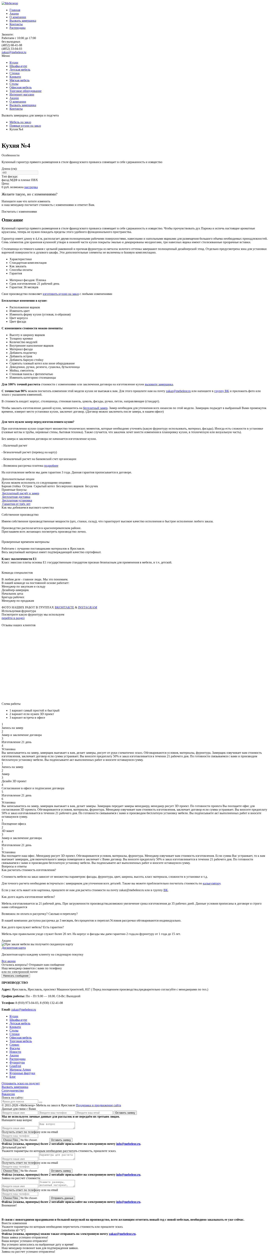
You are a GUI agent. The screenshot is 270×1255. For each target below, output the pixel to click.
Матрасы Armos (20, 1069)
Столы (13, 83)
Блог (12, 1076)
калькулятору (211, 883)
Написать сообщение (15, 975)
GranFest (15, 1066)
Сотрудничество (13, 1090)
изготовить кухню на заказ (61, 294)
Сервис (14, 1044)
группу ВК (221, 391)
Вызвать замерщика (22, 20)
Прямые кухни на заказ (25, 125)
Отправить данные (62, 1198)
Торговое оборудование (25, 91)
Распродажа (17, 27)
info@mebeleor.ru (128, 1143)
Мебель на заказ (20, 122)
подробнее (51, 465)
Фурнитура (17, 1062)
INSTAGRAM (87, 607)
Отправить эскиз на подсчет (21, 1083)
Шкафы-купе (18, 66)
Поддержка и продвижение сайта (98, 1105)
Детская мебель (19, 69)
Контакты (16, 24)
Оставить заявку (125, 1112)
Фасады (14, 1048)
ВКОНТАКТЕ (64, 607)
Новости (15, 1051)
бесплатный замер (95, 408)
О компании (17, 17)
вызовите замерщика (159, 384)
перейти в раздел (13, 618)
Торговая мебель (20, 1041)
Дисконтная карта (14, 947)
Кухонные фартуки (22, 1073)
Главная (14, 10)
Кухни (13, 62)
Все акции (9, 961)
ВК (165, 890)
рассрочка (31, 187)
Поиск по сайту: (13, 1097)
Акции (14, 13)
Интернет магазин (21, 94)
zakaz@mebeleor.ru (14, 52)
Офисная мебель (20, 87)
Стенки (14, 73)
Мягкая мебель (19, 80)
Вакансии (8, 1094)
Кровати (15, 76)
